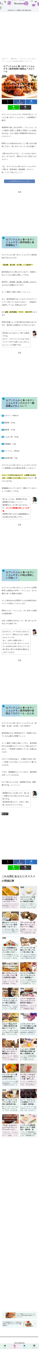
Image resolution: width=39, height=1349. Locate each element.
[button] (25, 107)
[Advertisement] (19, 32)
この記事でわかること (17, 181)
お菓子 (6, 814)
